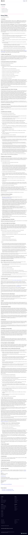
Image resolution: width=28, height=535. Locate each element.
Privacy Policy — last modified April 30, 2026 (7, 489)
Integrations (16, 502)
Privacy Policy (3, 7)
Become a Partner (3, 502)
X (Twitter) (2, 515)
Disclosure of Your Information (4, 421)
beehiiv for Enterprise (3, 501)
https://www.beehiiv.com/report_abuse (6, 197)
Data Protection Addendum (5, 9)
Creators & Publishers (3, 505)
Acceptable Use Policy (4, 8)
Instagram (2, 514)
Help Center (16, 506)
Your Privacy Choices (17, 519)
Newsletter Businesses (3, 506)
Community (16, 501)
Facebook (2, 513)
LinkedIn (2, 516)
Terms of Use (3, 6)
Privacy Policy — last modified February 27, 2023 (8, 490)
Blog (15, 505)
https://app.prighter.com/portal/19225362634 (6, 484)
